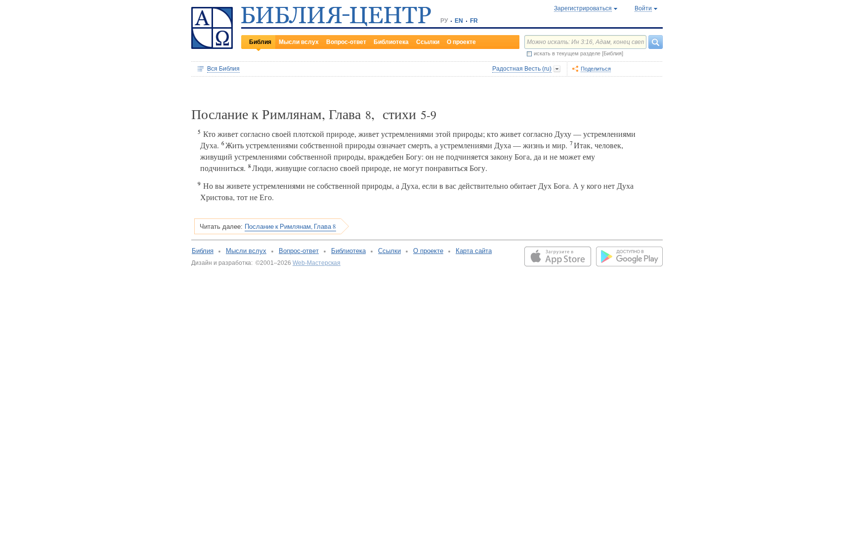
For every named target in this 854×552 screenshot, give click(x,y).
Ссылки (427, 42)
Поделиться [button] (596, 69)
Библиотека (391, 42)
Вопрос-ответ (346, 42)
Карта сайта (474, 251)
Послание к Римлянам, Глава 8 (290, 226)
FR (474, 20)
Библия (260, 42)
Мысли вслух (299, 42)
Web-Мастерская (317, 262)
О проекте (461, 42)
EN (459, 20)
